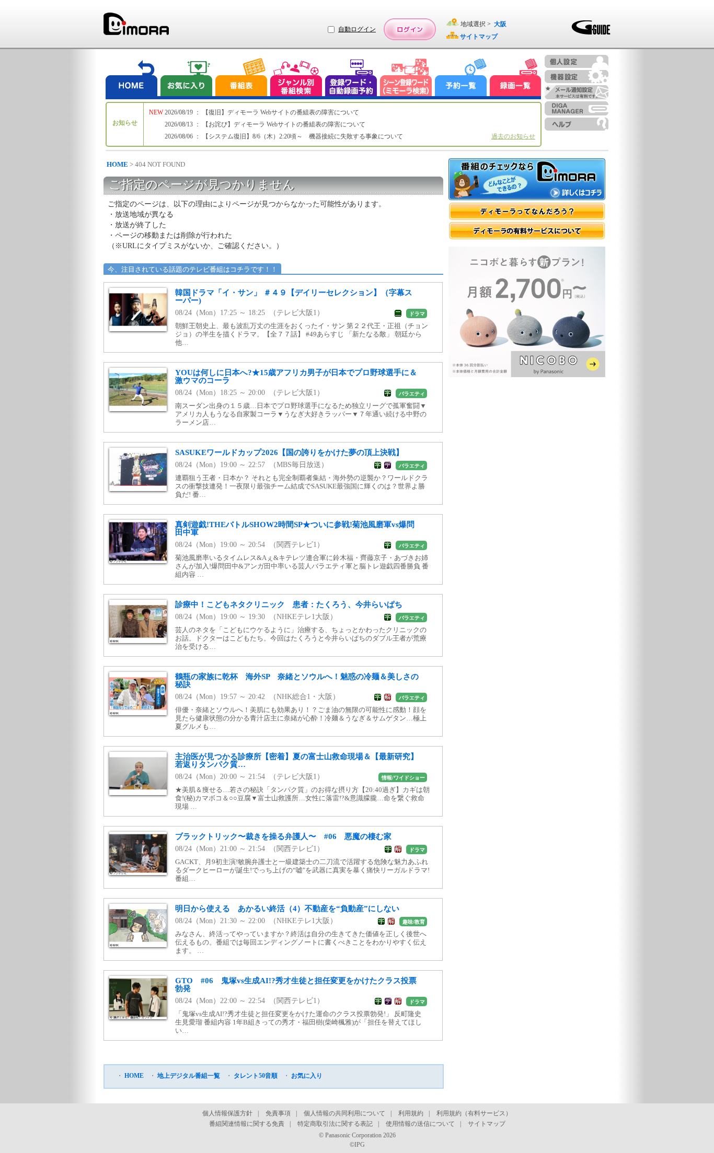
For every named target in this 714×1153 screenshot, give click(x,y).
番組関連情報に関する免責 (246, 1123)
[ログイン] (410, 29)
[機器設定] (576, 76)
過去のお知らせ (513, 136)
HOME (117, 164)
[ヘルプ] (576, 124)
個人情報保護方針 (227, 1113)
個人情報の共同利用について (344, 1113)
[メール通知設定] (576, 92)
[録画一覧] (515, 78)
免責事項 (278, 1113)
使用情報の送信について (420, 1123)
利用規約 (410, 1113)
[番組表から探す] (241, 78)
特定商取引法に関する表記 (335, 1123)
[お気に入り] (185, 78)
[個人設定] (576, 61)
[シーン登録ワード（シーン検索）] (406, 78)
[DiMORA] (136, 27)
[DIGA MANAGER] (576, 108)
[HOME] (132, 78)
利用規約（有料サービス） (474, 1113)
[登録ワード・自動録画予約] (351, 78)
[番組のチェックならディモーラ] (526, 180)
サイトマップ (486, 1123)
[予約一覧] (461, 78)
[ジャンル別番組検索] (296, 78)
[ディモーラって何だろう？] (526, 211)
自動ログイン (357, 29)
